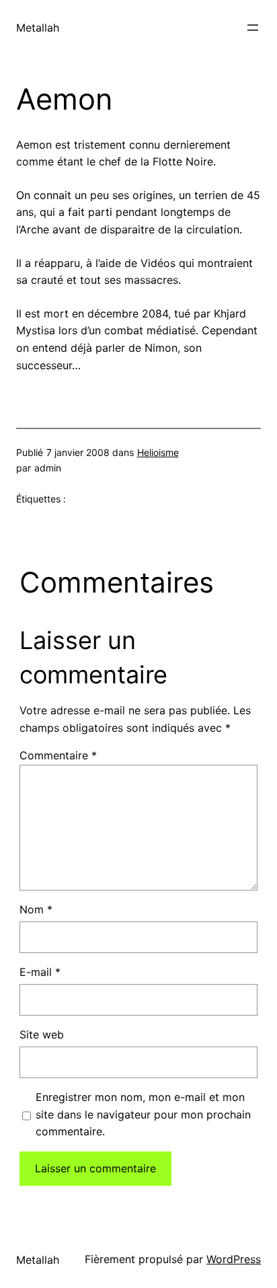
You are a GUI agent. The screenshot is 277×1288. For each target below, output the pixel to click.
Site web (41, 1034)
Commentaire (58, 755)
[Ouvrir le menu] (253, 28)
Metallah (37, 27)
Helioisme (158, 452)
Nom (35, 909)
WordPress (233, 1259)
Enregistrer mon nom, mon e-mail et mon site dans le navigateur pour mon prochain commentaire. (143, 1114)
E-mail (40, 972)
